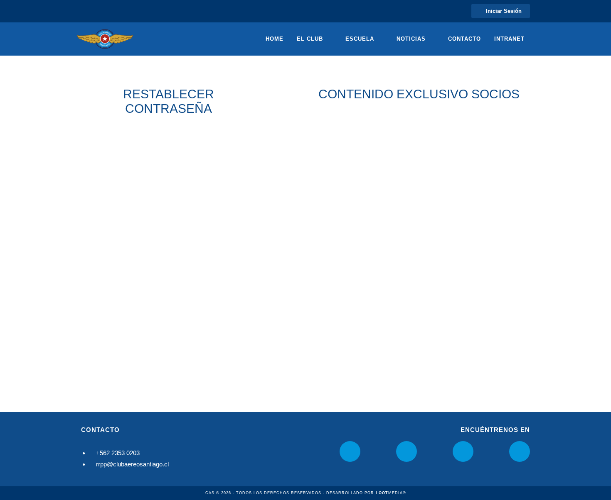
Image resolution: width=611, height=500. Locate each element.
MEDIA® (391, 493)
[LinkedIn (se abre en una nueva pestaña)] (100, 11)
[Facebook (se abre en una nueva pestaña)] (81, 11)
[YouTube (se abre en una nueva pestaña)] (111, 11)
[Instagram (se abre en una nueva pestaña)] (90, 11)
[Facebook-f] (406, 451)
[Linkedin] (463, 451)
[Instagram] (350, 451)
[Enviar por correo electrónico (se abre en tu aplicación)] (121, 11)
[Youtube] (519, 451)
